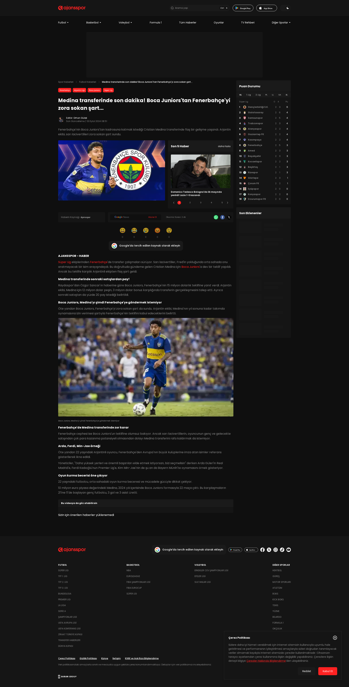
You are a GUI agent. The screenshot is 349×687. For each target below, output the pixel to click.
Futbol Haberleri (87, 81)
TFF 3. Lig (63, 587)
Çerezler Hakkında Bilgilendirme (266, 661)
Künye (104, 658)
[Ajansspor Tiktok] (282, 550)
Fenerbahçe (65, 90)
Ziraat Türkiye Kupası (70, 634)
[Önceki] (173, 202)
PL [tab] (266, 94)
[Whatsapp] (216, 217)
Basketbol (92, 22)
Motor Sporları (281, 582)
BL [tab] (287, 94)
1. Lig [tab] (248, 94)
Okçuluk (277, 628)
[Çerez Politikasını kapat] (335, 638)
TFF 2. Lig (63, 582)
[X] (229, 217)
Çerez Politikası (66, 658)
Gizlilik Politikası (88, 658)
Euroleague (133, 576)
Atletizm (277, 587)
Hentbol (277, 570)
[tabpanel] (263, 150)
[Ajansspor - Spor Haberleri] (71, 8)
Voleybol (124, 22)
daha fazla (224, 146)
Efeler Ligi (200, 576)
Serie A (62, 611)
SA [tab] (279, 94)
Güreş (276, 576)
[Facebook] (222, 217)
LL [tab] (273, 94)
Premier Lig (64, 599)
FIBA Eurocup (134, 587)
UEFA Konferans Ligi (69, 628)
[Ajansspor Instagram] (275, 550)
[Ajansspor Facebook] (262, 550)
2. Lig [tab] (258, 94)
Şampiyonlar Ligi (67, 616)
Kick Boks (278, 599)
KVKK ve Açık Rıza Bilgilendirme (142, 658)
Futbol (62, 22)
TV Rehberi (247, 22)
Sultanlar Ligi (202, 582)
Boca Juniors (94, 90)
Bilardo (276, 616)
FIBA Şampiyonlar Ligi (138, 582)
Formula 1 (156, 22)
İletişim (117, 658)
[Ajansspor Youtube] (288, 550)
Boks (275, 593)
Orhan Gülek (80, 117)
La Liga (62, 605)
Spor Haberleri (65, 81)
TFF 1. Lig (62, 576)
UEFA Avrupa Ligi (67, 622)
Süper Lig (108, 90)
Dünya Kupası (65, 646)
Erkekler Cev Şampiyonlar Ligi (211, 570)
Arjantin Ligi (79, 90)
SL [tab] (240, 94)
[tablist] (263, 94)
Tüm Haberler (187, 22)
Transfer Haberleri (69, 640)
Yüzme (275, 611)
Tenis (275, 605)
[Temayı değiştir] (285, 8)
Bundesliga (64, 593)
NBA (129, 570)
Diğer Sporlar (280, 22)
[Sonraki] (227, 202)
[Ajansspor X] (269, 550)
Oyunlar (219, 22)
